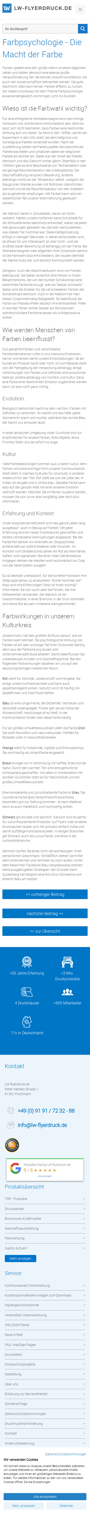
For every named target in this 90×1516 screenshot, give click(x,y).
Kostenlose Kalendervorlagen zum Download (38, 1295)
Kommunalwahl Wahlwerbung (27, 1285)
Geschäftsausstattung (22, 1228)
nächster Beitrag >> (45, 913)
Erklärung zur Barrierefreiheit (26, 1394)
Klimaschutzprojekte (20, 1364)
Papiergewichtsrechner (22, 1305)
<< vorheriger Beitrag (45, 894)
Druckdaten (13, 1354)
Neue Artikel (14, 1334)
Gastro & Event (16, 1248)
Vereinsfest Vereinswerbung (26, 1315)
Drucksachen (14, 1208)
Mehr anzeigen (20, 1258)
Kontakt (11, 1433)
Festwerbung (14, 1238)
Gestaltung (13, 1374)
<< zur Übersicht (45, 931)
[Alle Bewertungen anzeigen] (45, 1170)
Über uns (11, 1384)
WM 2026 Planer (17, 1325)
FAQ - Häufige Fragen (20, 1344)
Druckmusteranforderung (24, 1423)
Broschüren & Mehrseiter (23, 1218)
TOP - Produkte (16, 1198)
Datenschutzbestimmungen (25, 1413)
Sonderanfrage (16, 1403)
